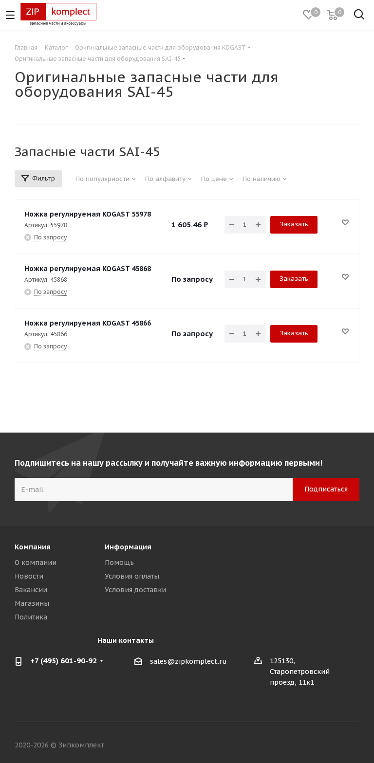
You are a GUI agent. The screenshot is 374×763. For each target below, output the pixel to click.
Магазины (32, 603)
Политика (31, 617)
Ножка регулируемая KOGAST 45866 (87, 323)
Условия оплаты (132, 576)
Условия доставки (135, 589)
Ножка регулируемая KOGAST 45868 (87, 268)
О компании (35, 562)
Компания (33, 547)
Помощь (119, 562)
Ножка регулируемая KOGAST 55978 (87, 214)
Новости (29, 576)
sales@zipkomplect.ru (188, 661)
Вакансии (31, 589)
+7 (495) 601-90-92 (63, 660)
